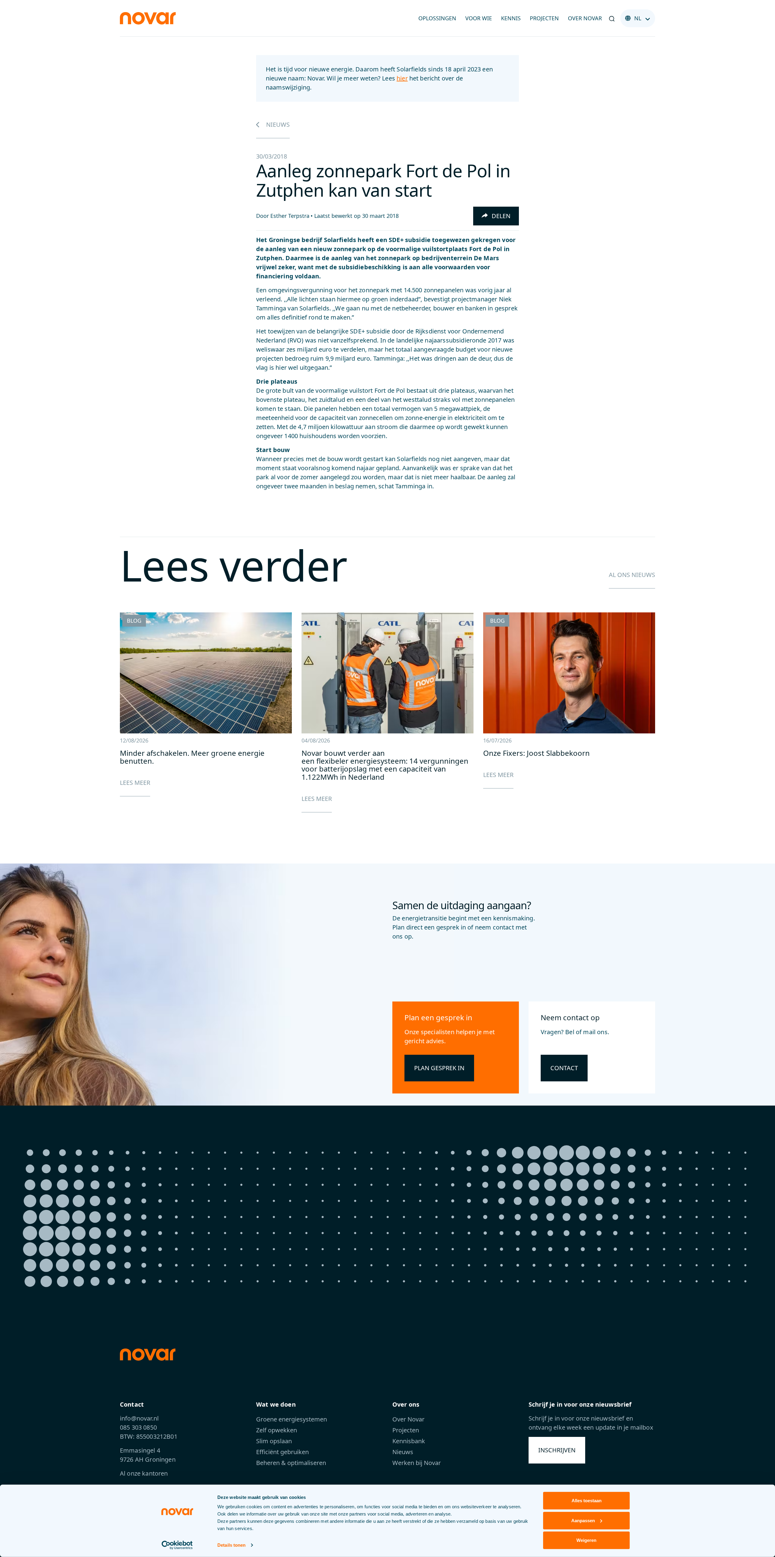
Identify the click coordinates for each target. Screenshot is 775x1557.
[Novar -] (148, 18)
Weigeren (586, 1540)
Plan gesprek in (439, 1068)
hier (402, 78)
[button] (611, 18)
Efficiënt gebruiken (282, 1452)
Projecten (544, 18)
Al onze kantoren (144, 1473)
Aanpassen (583, 1520)
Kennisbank (408, 1441)
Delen (500, 216)
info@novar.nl (139, 1418)
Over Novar (585, 18)
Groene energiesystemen (291, 1419)
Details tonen (231, 1545)
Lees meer (135, 783)
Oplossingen (437, 18)
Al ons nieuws (632, 575)
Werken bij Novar (416, 1463)
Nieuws (277, 124)
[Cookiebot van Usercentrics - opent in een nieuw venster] (177, 1545)
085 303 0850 (138, 1427)
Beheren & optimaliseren (291, 1463)
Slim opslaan (274, 1441)
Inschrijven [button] (556, 1450)
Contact (564, 1068)
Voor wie (478, 18)
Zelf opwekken (276, 1430)
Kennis (511, 18)
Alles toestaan (587, 1500)
